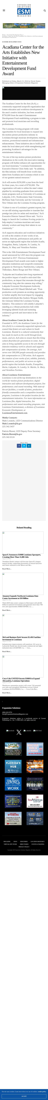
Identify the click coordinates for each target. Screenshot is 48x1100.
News (15, 841)
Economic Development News (11, 41)
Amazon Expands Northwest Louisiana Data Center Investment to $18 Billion (20, 597)
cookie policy (42, 1091)
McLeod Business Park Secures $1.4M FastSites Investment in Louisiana (21, 638)
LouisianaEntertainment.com (14, 413)
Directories (24, 844)
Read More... (6, 569)
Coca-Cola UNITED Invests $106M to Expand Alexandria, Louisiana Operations (21, 679)
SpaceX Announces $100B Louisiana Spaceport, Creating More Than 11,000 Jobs (21, 556)
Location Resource (37, 841)
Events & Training (38, 844)
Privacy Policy (24, 846)
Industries (24, 841)
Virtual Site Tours (10, 844)
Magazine (7, 841)
